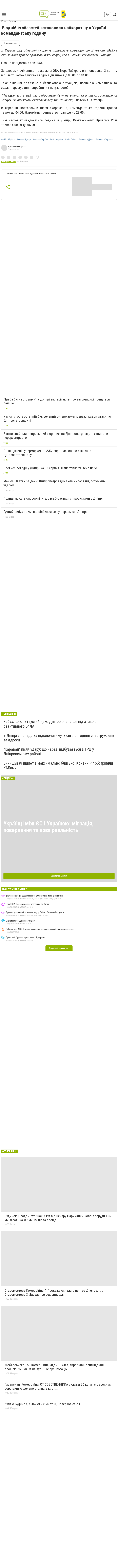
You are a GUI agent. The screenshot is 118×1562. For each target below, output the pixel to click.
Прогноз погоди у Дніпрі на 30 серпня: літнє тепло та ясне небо (50, 468)
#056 (3, 139)
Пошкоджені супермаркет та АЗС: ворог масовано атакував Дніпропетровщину (47, 453)
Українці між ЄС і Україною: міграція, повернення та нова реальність (48, 827)
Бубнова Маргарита (16, 146)
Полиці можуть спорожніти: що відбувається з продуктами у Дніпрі (53, 498)
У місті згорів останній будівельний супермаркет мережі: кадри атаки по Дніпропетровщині (57, 418)
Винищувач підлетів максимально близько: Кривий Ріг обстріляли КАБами (58, 765)
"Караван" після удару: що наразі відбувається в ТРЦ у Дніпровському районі (48, 751)
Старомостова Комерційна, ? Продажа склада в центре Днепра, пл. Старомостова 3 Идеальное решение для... (54, 1293)
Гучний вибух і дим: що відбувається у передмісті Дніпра (45, 512)
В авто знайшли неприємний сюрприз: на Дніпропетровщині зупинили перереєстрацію (55, 436)
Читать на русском (10, 43)
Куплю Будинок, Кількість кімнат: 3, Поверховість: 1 (42, 1404)
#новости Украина (104, 139)
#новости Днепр (86, 139)
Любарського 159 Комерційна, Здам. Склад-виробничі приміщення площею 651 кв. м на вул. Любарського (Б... (54, 1367)
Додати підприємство (59, 948)
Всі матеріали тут (59, 876)
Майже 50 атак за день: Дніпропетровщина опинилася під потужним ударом (54, 483)
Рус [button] (108, 14)
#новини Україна (40, 139)
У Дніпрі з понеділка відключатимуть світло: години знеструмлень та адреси (58, 737)
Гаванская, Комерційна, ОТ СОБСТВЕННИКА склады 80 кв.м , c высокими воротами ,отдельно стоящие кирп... (58, 1386)
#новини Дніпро (24, 139)
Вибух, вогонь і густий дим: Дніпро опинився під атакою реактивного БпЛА (50, 723)
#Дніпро (11, 139)
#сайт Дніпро (71, 139)
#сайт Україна (56, 139)
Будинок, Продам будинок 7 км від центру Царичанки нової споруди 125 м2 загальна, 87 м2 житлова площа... (58, 1218)
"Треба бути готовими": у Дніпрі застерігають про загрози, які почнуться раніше (56, 401)
